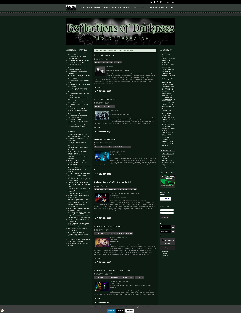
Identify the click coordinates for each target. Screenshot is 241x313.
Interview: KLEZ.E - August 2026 (105, 99)
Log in (167, 248)
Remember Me (166, 235)
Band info (153, 8)
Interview (97, 62)
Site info (163, 8)
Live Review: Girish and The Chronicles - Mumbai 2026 (112, 182)
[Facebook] (154, 2)
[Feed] (151, 2)
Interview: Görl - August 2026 (104, 55)
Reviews (106, 8)
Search (171, 8)
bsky (173, 2)
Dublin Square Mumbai (115, 189)
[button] (95, 91)
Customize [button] (130, 311)
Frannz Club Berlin (119, 233)
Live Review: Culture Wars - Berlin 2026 (107, 226)
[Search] (168, 2)
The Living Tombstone (127, 277)
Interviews (116, 8)
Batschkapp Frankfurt (114, 277)
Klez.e (103, 106)
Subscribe (164, 217)
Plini (110, 147)
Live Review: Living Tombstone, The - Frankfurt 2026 (112, 270)
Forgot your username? (165, 256)
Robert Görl (105, 62)
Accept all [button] (111, 311)
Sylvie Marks (117, 62)
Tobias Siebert (110, 106)
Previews (97, 8)
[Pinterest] (164, 2)
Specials (127, 8)
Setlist (106, 233)
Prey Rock (127, 147)
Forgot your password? (165, 252)
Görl (111, 62)
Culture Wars (129, 233)
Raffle (144, 8)
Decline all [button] (120, 311)
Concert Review (99, 147)
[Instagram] (161, 2)
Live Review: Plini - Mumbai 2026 (105, 140)
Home (82, 8)
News (89, 8)
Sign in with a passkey (169, 241)
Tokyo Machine (139, 277)
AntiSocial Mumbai (118, 147)
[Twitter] (158, 2)
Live (106, 147)
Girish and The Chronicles (129, 189)
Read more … (98, 87)
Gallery (136, 8)
